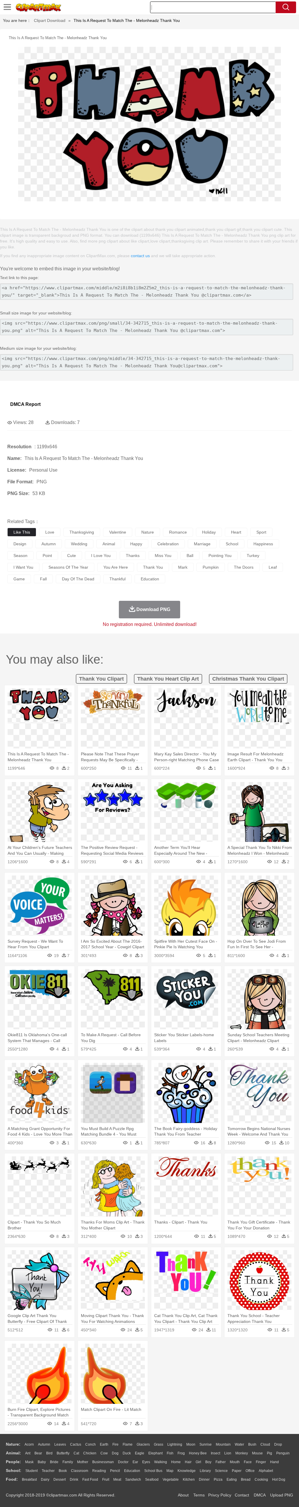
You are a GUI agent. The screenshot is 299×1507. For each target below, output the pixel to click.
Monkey (241, 1453)
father (220, 1462)
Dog (115, 1453)
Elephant (155, 1453)
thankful (117, 579)
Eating (232, 1479)
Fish (170, 1453)
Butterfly (63, 1453)
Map (169, 1471)
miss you (163, 555)
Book (63, 1471)
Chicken (89, 1453)
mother (82, 1462)
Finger (261, 1462)
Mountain (223, 1444)
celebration (168, 543)
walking (160, 1462)
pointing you (220, 555)
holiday (209, 532)
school (232, 543)
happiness (263, 543)
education (150, 579)
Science (221, 1471)
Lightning (174, 1444)
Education (132, 1471)
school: (13, 1470)
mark (182, 567)
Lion (227, 1453)
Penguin (283, 1453)
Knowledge (187, 1471)
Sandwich (133, 1479)
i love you (101, 555)
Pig (269, 1453)
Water (239, 1444)
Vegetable (171, 1479)
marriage (202, 543)
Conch (90, 1444)
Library (205, 1471)
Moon (190, 1444)
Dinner (204, 1479)
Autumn (44, 1444)
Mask (29, 1462)
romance (178, 532)
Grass (158, 1444)
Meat (117, 1479)
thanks (133, 555)
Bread (246, 1479)
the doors (243, 567)
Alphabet (266, 1471)
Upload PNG (281, 1495)
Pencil (115, 1471)
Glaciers (143, 1444)
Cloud (265, 1444)
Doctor (123, 1462)
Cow (104, 1453)
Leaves (60, 1444)
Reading (99, 1471)
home (176, 1462)
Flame (128, 1444)
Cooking (261, 1479)
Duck (127, 1453)
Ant (27, 1453)
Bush (252, 1444)
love (49, 532)
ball (190, 555)
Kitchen (189, 1479)
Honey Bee (198, 1453)
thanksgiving (81, 532)
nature (147, 532)
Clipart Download (49, 20)
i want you (23, 567)
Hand (274, 1462)
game (19, 579)
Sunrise (205, 1444)
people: (13, 1461)
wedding (79, 543)
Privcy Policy (219, 1495)
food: (12, 1479)
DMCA (259, 1495)
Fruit (105, 1479)
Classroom (79, 1471)
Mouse (257, 1453)
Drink (74, 1479)
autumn (48, 543)
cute (71, 555)
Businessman (103, 1462)
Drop (278, 1444)
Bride (54, 1462)
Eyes (146, 1462)
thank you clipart (101, 679)
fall (43, 579)
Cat (76, 1453)
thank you (153, 567)
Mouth (235, 1462)
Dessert (59, 1479)
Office (250, 1471)
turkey (253, 555)
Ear (135, 1462)
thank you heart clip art (168, 679)
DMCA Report (25, 404)
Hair (188, 1462)
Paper (236, 1471)
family (67, 1462)
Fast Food (90, 1479)
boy (208, 1462)
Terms (199, 1495)
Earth (104, 1444)
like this (21, 532)
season (20, 555)
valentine (117, 532)
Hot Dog (278, 1479)
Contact (242, 1495)
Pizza (218, 1479)
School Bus (153, 1471)
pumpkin (211, 567)
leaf (273, 567)
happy (136, 543)
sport (261, 532)
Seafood (152, 1479)
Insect (215, 1453)
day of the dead (78, 579)
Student (31, 1471)
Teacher (48, 1471)
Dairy (45, 1479)
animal (108, 543)
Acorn (29, 1444)
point (47, 555)
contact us (140, 255)
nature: (13, 1444)
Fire (115, 1444)
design (19, 543)
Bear (38, 1453)
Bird (49, 1453)
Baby (42, 1462)
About (183, 1495)
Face (248, 1462)
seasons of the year (68, 567)
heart (236, 532)
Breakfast (29, 1479)
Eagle (139, 1453)
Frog (181, 1453)
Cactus (75, 1444)
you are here (115, 567)
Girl (198, 1462)
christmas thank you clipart (248, 679)
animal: (13, 1453)
